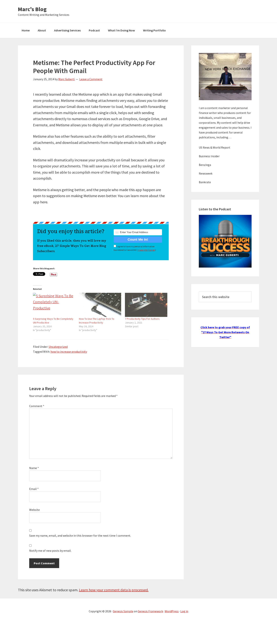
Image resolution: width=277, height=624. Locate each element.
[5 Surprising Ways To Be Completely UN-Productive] (54, 305)
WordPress (172, 611)
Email (34, 489)
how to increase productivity (69, 351)
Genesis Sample (123, 611)
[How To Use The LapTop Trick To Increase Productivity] (100, 305)
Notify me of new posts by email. (50, 550)
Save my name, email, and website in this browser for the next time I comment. (80, 535)
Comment (36, 406)
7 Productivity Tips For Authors (142, 318)
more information (146, 250)
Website (34, 510)
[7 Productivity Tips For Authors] (146, 305)
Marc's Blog (32, 9)
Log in (184, 611)
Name (34, 468)
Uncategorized (58, 347)
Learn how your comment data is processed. (113, 589)
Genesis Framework (150, 611)
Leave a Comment (91, 79)
